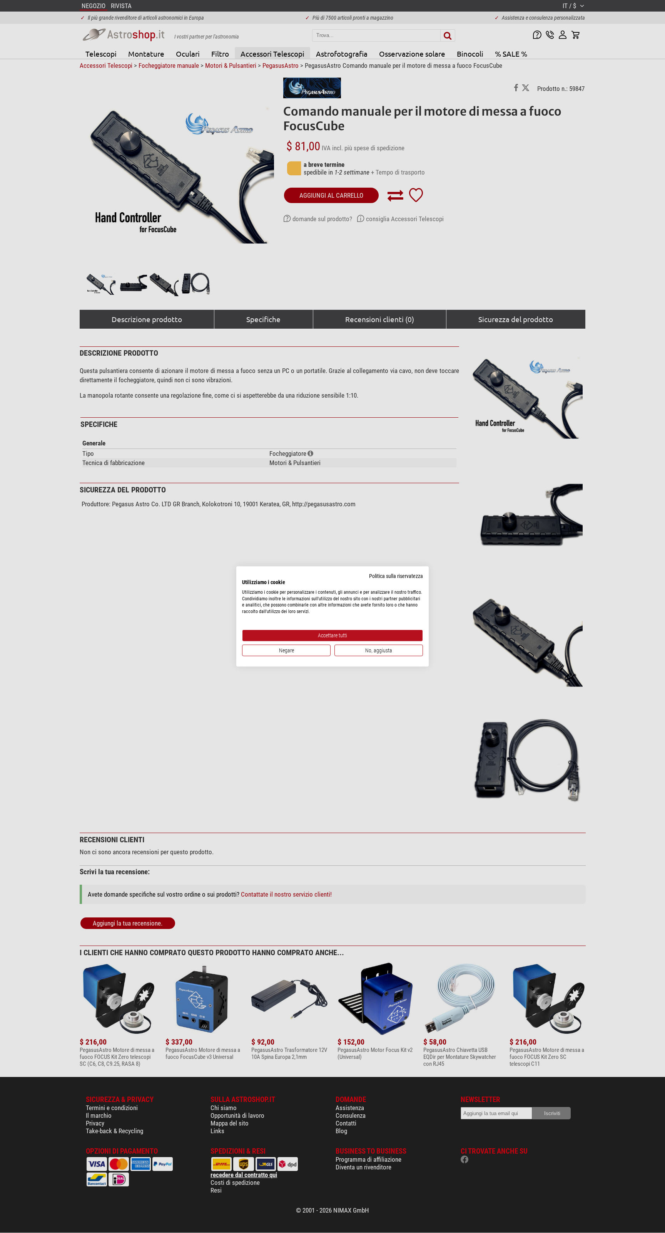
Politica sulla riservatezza (396, 576)
